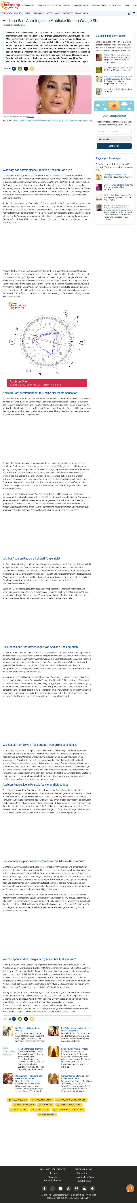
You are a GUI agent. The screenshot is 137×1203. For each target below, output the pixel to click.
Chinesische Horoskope (49, 5)
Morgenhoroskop (43, 1099)
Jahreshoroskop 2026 (70, 1104)
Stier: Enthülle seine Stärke (118, 69)
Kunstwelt (67, 13)
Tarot (127, 5)
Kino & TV (18, 13)
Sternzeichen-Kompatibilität (69, 1109)
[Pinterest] (76, 1188)
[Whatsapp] (20, 69)
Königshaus (38, 13)
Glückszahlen (41, 1109)
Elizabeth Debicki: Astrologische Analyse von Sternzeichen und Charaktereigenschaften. (118, 212)
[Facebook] (14, 69)
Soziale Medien (84, 1181)
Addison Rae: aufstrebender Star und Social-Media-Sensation (92, 120)
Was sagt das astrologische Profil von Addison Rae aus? (38, 120)
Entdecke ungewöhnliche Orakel (118, 187)
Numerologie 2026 (118, 90)
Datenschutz (78, 1194)
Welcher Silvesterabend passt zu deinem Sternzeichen (117, 59)
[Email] (32, 69)
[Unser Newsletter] (128, 13)
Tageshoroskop (19, 1099)
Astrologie (115, 5)
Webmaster (91, 1194)
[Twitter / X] (26, 69)
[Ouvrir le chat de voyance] (130, 1188)
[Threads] (68, 1188)
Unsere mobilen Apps (84, 1177)
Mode (57, 13)
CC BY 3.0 (30, 117)
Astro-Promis (80, 5)
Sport (49, 13)
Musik (27, 13)
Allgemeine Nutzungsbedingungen (53, 1179)
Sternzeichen (99, 5)
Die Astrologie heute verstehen (117, 197)
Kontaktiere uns (84, 1173)
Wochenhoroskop (25, 1104)
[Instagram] (52, 1188)
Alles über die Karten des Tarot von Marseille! (118, 80)
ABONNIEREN (114, 146)
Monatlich (47, 1104)
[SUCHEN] (134, 13)
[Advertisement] (47, 145)
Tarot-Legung (20, 1109)
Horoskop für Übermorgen (72, 1099)
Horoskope (28, 5)
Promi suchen (81, 13)
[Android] (92, 1188)
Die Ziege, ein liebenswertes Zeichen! (118, 177)
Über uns (53, 1173)
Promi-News (6, 13)
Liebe (66, 5)
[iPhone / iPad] (84, 1188)
